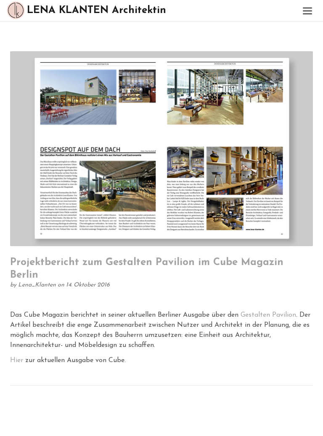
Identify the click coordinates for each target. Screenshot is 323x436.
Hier (16, 360)
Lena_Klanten (38, 285)
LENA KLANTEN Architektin (96, 10)
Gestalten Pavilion (268, 315)
